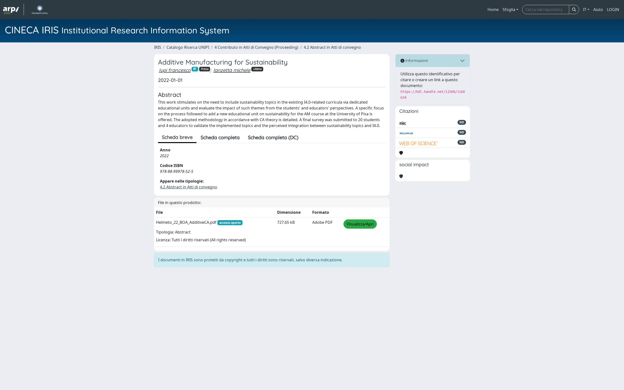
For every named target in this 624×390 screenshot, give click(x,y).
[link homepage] (13, 9)
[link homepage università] (39, 9)
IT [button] (584, 9)
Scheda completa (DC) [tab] (273, 137)
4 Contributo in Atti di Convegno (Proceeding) (256, 47)
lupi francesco (175, 70)
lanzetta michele (231, 70)
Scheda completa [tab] (220, 137)
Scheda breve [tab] (177, 137)
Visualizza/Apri (360, 224)
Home (493, 9)
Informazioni (416, 60)
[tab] (306, 137)
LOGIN (613, 9)
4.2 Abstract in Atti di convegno (332, 47)
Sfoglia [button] (509, 9)
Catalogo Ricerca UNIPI (187, 47)
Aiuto (598, 9)
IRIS (157, 47)
